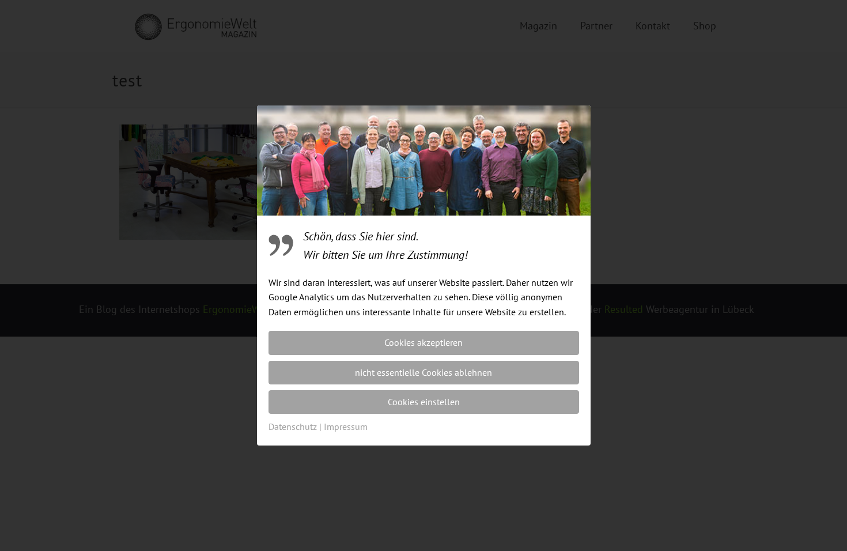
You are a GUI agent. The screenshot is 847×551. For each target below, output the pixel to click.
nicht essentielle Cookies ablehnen (423, 372)
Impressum (346, 426)
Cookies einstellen (424, 401)
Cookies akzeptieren (423, 342)
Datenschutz (293, 426)
